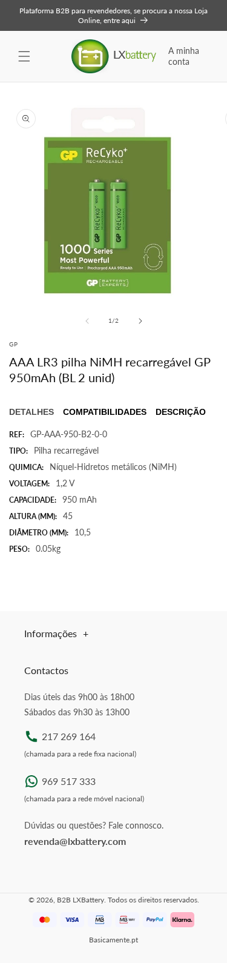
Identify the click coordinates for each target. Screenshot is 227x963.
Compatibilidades (104, 412)
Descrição (181, 412)
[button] (24, 56)
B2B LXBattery (80, 899)
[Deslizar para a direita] (140, 321)
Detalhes (31, 412)
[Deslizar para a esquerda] (87, 321)
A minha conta (183, 56)
